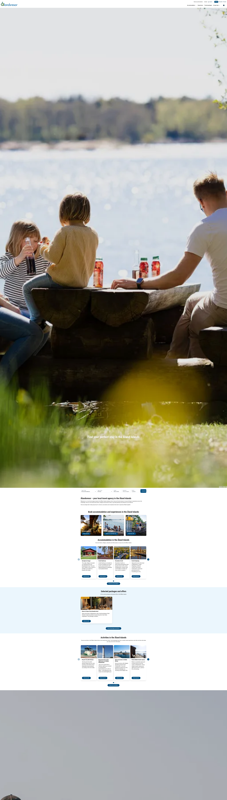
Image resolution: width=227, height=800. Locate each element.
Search (144, 491)
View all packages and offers (113, 628)
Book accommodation (198, 1)
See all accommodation (114, 583)
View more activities (113, 685)
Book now (86, 576)
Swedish (221, 1)
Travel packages (208, 5)
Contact (205, 1)
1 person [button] (133, 491)
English (216, 1)
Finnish (224, 1)
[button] (113, 581)
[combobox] (89, 491)
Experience (200, 5)
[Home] (9, 3)
